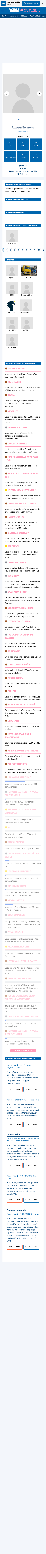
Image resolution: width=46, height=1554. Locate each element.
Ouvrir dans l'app (31, 3)
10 (39, 250)
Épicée (24, 16)
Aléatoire (14, 16)
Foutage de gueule (16, 1210)
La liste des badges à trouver (23, 1050)
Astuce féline (13, 1135)
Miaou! (20, 136)
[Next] (43, 250)
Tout (4, 16)
